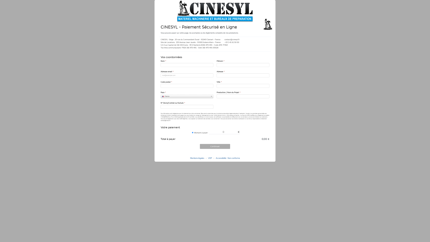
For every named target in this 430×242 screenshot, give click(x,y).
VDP (210, 158)
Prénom (220, 61)
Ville (219, 82)
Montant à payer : (201, 133)
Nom (163, 61)
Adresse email (167, 71)
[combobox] (187, 96)
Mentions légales (197, 158)
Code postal (166, 82)
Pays (163, 92)
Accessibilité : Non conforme (228, 158)
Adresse (220, 71)
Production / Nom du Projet (228, 92)
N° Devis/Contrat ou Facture (173, 103)
